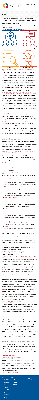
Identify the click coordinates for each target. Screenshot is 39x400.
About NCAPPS (29, 4)
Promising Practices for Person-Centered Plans (12, 301)
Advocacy (6, 186)
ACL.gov (14, 379)
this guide (12, 336)
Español (13, 355)
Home (26, 4)
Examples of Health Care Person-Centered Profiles (13, 251)
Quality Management (8, 221)
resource (4, 269)
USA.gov (15, 382)
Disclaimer (6, 387)
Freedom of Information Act (6, 383)
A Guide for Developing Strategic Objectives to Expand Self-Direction (17, 274)
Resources (34, 4)
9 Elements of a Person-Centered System (11, 172)
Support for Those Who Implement (11, 197)
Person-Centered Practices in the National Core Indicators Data (15, 121)
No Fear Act (6, 379)
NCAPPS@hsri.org (8, 27)
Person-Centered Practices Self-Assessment (11, 357)
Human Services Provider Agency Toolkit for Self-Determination (15, 314)
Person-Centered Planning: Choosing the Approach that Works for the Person (19, 256)
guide (3, 289)
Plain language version (6, 355)
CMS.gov (15, 384)
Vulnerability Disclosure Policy (6, 391)
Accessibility (6, 394)
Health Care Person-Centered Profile (10, 231)
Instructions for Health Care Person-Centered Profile (13, 246)
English (3, 372)
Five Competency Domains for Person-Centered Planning (14, 340)
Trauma (5, 208)
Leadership (6, 226)
